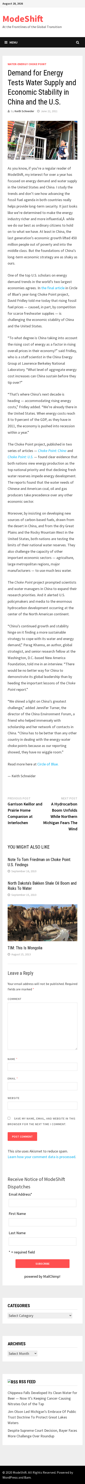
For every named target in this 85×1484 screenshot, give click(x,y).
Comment (15, 999)
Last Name (17, 1232)
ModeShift (22, 18)
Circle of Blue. (48, 764)
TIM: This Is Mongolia (25, 947)
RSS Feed (27, 1381)
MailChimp (51, 1276)
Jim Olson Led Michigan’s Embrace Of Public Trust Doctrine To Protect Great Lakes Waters (42, 1417)
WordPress (10, 1477)
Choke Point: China (51, 450)
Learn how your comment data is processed (41, 1156)
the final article (53, 287)
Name (13, 1059)
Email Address (20, 1194)
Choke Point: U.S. (20, 456)
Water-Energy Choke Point (27, 64)
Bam (27, 1477)
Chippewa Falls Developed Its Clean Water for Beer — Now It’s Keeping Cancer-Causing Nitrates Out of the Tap (42, 1398)
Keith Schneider (24, 111)
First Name (17, 1213)
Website (14, 1098)
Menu (13, 42)
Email (13, 1078)
